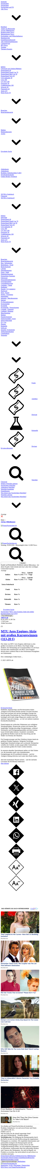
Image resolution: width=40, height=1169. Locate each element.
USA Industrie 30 (6, 78)
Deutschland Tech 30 (8, 76)
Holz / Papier (5, 293)
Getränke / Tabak (6, 285)
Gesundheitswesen (7, 283)
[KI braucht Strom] (20, 706)
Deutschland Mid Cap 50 (9, 74)
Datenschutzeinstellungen (9, 1161)
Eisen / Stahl (5, 272)
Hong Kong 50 (6, 93)
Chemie (3, 268)
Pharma (3, 324)
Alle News (4, 9)
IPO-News (4, 45)
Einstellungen (5, 491)
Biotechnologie (6, 267)
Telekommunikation (7, 332)
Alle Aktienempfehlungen (9, 42)
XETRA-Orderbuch (7, 194)
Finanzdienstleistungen (8, 280)
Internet (3, 300)
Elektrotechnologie (7, 274)
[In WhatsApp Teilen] (16, 843)
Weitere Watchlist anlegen (9, 484)
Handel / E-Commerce (8, 289)
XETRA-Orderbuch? (8, 198)
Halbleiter (4, 287)
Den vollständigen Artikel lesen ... (12, 657)
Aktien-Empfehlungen (21, 1157)
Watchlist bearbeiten (7, 489)
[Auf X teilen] (16, 795)
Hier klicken (5, 763)
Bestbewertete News (7, 32)
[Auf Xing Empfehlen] (16, 811)
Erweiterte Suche (6, 151)
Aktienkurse (5, 169)
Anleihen (35, 399)
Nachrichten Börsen (7, 1157)
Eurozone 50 (5, 83)
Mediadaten (21, 1161)
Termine (3, 47)
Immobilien (4, 296)
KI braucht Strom (6, 708)
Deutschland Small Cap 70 (9, 72)
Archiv (3, 134)
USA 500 (4, 80)
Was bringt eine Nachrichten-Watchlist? (13, 493)
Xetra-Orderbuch (16, 1156)
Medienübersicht (6, 132)
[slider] (4, 624)
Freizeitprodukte (6, 281)
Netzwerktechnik (6, 320)
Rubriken (4, 27)
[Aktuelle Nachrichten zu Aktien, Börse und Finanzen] (9, 525)
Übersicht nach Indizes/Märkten (11, 69)
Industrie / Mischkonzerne (9, 298)
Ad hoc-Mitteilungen (7, 30)
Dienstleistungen (6, 270)
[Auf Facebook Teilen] (16, 779)
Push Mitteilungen (7, 615)
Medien (3, 130)
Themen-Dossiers (6, 49)
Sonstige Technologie (8, 330)
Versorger (4, 335)
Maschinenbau (5, 313)
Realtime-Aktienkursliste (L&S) (11, 173)
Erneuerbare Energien (8, 276)
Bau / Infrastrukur (6, 263)
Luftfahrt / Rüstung (7, 311)
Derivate (34, 415)
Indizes (3, 67)
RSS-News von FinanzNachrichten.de (13, 1167)
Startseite (4, 2)
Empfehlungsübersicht (8, 40)
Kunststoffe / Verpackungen (10, 307)
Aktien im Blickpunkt (8, 29)
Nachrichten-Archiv (12, 1159)
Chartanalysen (5, 43)
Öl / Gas (3, 322)
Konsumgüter (5, 304)
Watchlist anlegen (6, 495)
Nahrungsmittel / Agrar (8, 319)
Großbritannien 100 (7, 85)
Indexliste (4, 217)
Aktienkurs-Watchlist (7, 487)
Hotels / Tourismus (7, 294)
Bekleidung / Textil (7, 265)
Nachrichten (5, 3)
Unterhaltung (5, 333)
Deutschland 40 (6, 70)
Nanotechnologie (6, 317)
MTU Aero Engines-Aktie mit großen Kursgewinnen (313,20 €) (19, 635)
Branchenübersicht (7, 112)
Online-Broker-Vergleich (9, 176)
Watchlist (35, 480)
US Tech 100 (5, 81)
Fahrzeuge (4, 278)
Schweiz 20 (4, 87)
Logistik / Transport (7, 309)
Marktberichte (5, 38)
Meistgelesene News (7, 34)
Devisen (34, 446)
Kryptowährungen (7, 448)
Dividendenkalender (7, 175)
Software (4, 328)
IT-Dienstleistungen (7, 302)
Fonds (34, 383)
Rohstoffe (4, 326)
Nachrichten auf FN (7, 7)
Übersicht (4, 196)
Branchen (4, 110)
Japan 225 (4, 91)
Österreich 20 (5, 89)
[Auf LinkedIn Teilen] (16, 827)
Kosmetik (4, 306)
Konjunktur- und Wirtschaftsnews (12, 36)
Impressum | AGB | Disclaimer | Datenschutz (15, 1165)
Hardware (4, 291)
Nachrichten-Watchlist (8, 485)
